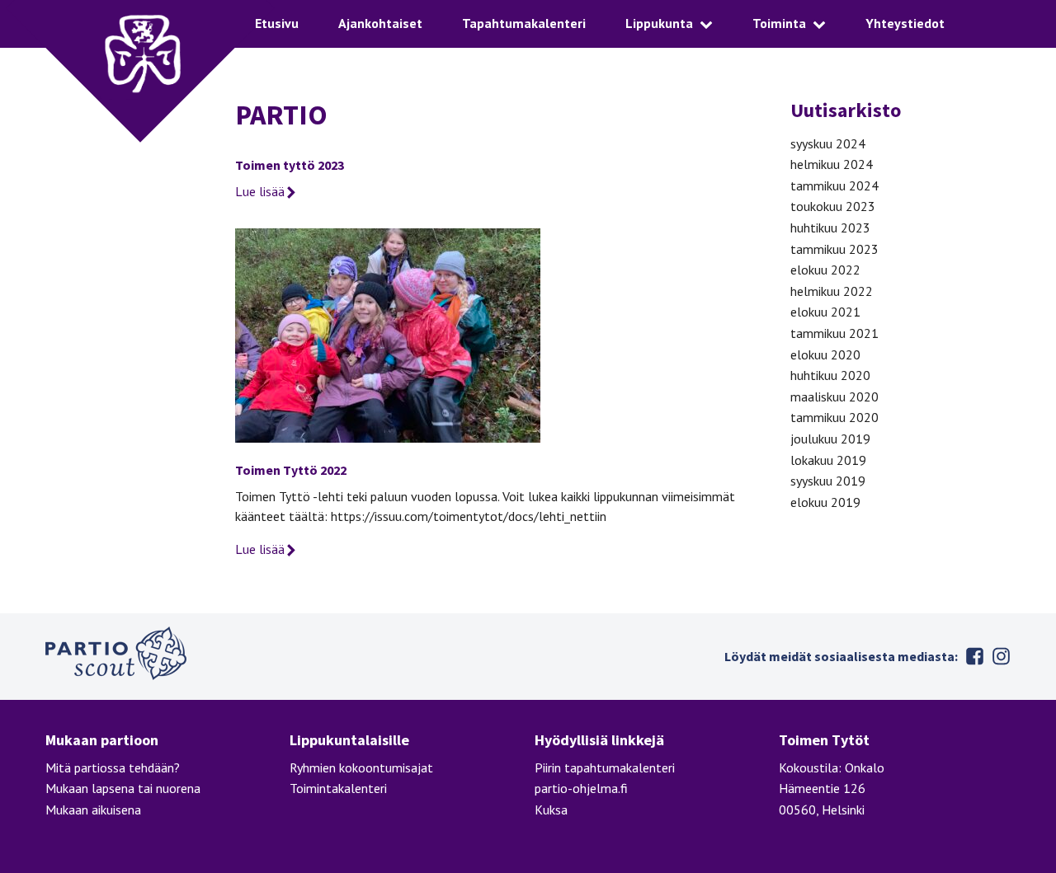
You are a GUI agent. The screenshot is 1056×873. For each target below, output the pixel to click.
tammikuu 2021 (834, 333)
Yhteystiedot (905, 23)
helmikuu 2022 (831, 291)
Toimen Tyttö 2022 (290, 470)
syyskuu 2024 (827, 143)
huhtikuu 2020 (830, 375)
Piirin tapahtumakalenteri (605, 767)
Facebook (974, 656)
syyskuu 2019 (827, 480)
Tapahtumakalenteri (524, 23)
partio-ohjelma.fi (581, 788)
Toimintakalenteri (338, 788)
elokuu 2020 (825, 354)
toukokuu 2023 (832, 206)
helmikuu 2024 (831, 164)
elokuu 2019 (825, 502)
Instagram (1001, 656)
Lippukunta (659, 23)
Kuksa (551, 809)
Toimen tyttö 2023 (289, 165)
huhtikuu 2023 (830, 227)
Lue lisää (260, 191)
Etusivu (277, 23)
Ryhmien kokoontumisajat (361, 767)
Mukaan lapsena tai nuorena (122, 788)
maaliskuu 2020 (834, 396)
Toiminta (779, 23)
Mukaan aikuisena (93, 809)
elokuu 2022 (825, 269)
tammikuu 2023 (834, 249)
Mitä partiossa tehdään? (112, 767)
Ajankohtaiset (380, 23)
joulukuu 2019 (830, 438)
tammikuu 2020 (834, 417)
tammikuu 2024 (834, 185)
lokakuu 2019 (828, 460)
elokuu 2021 (825, 311)
